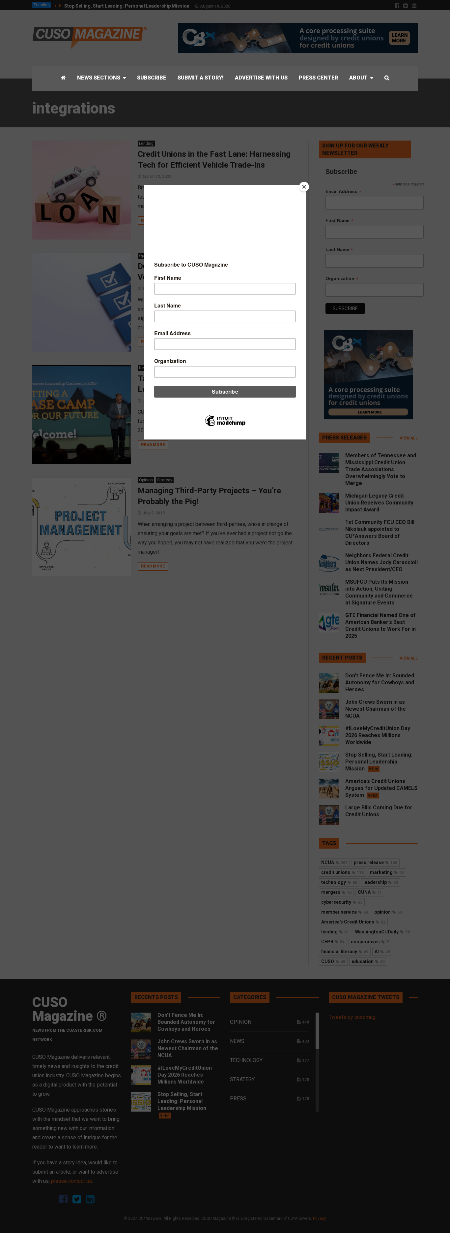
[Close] (304, 187)
